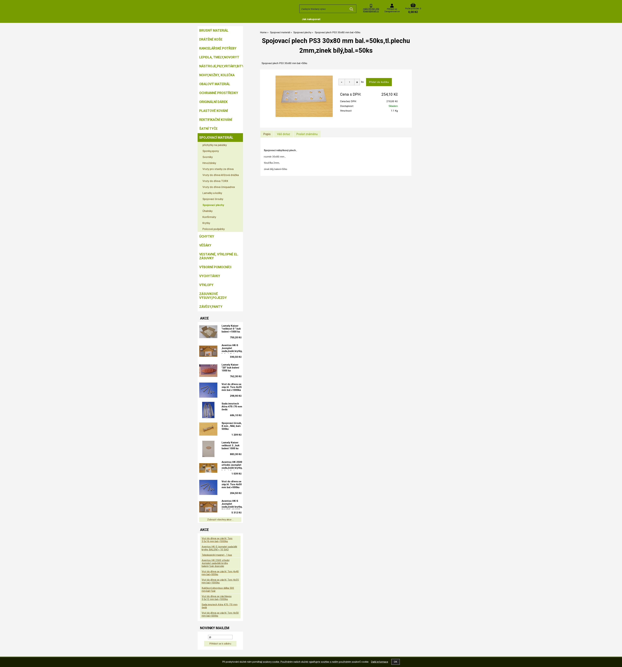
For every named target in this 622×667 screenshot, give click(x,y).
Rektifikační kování (215, 120)
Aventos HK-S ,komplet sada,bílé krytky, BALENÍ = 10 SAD (219, 548)
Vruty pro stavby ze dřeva (218, 169)
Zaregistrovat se (392, 11)
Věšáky (205, 245)
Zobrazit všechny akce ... (220, 519)
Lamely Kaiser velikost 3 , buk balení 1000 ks (230, 445)
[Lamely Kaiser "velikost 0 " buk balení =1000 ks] (208, 332)
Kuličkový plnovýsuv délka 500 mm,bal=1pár (218, 589)
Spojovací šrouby (212, 199)
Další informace (379, 661)
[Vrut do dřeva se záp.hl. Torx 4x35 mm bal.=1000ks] (208, 390)
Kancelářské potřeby (217, 48)
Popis (267, 134)
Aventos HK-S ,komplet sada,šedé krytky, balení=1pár (232, 349)
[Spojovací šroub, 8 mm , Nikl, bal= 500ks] (208, 429)
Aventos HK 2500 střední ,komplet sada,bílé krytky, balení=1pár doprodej (215, 563)
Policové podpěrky (213, 229)
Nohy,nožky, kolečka (217, 75)
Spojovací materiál (216, 137)
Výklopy (206, 285)
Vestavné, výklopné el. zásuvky (218, 256)
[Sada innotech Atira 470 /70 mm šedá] (208, 410)
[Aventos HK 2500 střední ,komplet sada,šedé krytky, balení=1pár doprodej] (208, 468)
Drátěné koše (210, 39)
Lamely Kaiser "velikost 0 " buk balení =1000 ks (231, 328)
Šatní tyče (208, 129)
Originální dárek (213, 102)
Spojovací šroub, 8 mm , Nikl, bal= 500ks (232, 426)
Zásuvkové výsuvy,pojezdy (213, 296)
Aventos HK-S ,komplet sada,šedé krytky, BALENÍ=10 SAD (232, 504)
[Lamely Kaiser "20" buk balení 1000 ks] (208, 371)
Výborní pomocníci (215, 267)
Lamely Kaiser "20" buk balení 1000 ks (230, 367)
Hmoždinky (209, 163)
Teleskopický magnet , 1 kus (217, 554)
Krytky (206, 223)
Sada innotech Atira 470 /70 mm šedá (232, 406)
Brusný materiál (213, 30)
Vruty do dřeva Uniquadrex (218, 187)
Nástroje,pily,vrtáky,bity (221, 66)
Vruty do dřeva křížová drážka (220, 175)
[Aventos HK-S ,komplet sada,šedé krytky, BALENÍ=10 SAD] (208, 507)
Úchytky (206, 236)
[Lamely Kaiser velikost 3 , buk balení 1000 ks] (208, 449)
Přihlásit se (392, 9)
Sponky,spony (210, 151)
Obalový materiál (214, 84)
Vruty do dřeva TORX (215, 181)
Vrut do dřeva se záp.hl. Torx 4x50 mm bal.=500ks (232, 484)
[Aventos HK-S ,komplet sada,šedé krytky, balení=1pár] (208, 351)
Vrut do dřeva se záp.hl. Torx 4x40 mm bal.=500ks (220, 573)
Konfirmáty (209, 217)
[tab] (267, 134)
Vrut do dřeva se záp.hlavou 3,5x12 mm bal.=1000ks (216, 598)
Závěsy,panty (210, 307)
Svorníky (207, 157)
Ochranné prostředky (218, 93)
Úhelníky (207, 211)
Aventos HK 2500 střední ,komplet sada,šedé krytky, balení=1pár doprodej (232, 465)
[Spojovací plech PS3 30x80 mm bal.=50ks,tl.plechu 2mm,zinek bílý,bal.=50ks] (304, 96)
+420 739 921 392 (371, 9)
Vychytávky (209, 276)
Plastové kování (213, 111)
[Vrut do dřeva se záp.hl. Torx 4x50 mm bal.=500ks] (208, 488)
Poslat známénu (307, 134)
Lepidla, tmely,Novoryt (219, 57)
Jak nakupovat (311, 19)
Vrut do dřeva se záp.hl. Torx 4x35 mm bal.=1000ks (232, 387)
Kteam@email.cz (371, 11)
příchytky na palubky (214, 145)
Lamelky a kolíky (212, 193)
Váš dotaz (283, 134)
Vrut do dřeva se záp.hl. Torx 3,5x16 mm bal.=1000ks (217, 540)
